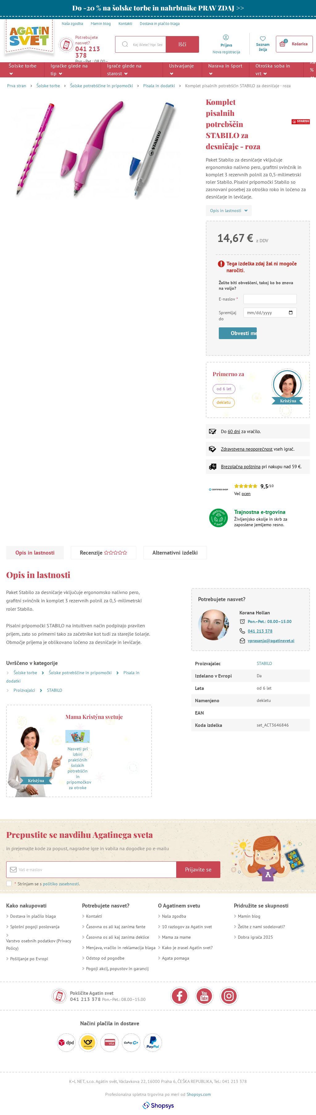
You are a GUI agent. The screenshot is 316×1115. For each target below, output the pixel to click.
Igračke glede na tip (69, 69)
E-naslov (228, 299)
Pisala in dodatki (159, 85)
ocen (246, 493)
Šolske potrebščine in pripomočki (101, 85)
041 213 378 (87, 52)
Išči (182, 44)
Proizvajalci (25, 690)
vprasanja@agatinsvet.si (271, 640)
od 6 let (224, 388)
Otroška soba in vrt (273, 69)
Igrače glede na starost (124, 69)
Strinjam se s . (47, 884)
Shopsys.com (199, 1094)
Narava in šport (225, 66)
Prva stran (16, 85)
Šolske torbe (23, 66)
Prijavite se (198, 869)
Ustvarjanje (181, 66)
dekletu (224, 402)
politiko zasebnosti (61, 884)
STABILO (54, 690)
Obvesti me (244, 333)
